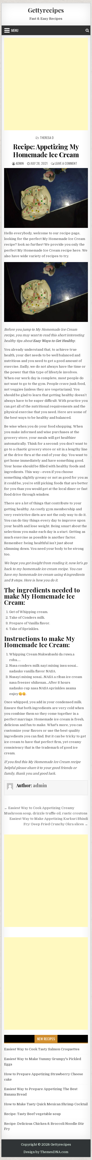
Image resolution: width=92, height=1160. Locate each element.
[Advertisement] (46, 84)
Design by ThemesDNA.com (46, 1152)
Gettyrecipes (46, 10)
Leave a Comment (66, 163)
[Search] (87, 30)
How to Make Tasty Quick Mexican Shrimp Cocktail (46, 1104)
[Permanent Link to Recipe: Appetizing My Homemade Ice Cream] (46, 198)
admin (20, 163)
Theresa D (47, 137)
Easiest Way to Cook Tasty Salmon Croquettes (41, 1049)
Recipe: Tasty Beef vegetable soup (32, 1114)
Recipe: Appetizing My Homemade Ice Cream (46, 150)
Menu (14, 30)
